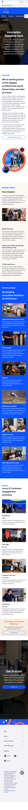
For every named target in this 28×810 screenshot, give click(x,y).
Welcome (3, 16)
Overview (10, 16)
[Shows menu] (26, 2)
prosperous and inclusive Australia (9, 791)
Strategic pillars (20, 16)
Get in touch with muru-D (13, 137)
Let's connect (14, 632)
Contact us (14, 687)
